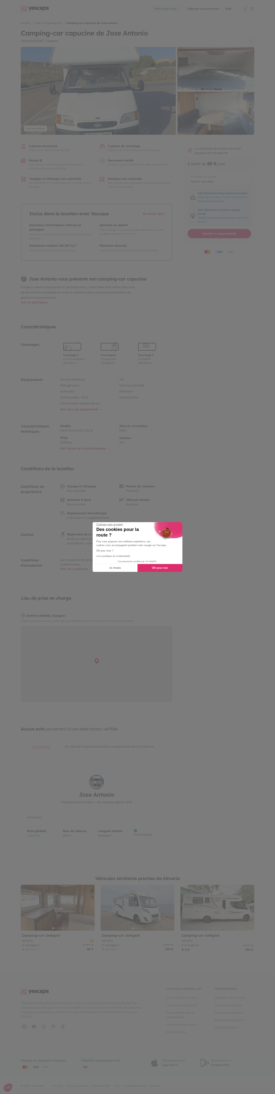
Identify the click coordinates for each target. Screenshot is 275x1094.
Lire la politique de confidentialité (113, 556)
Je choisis (115, 567)
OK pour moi (160, 567)
